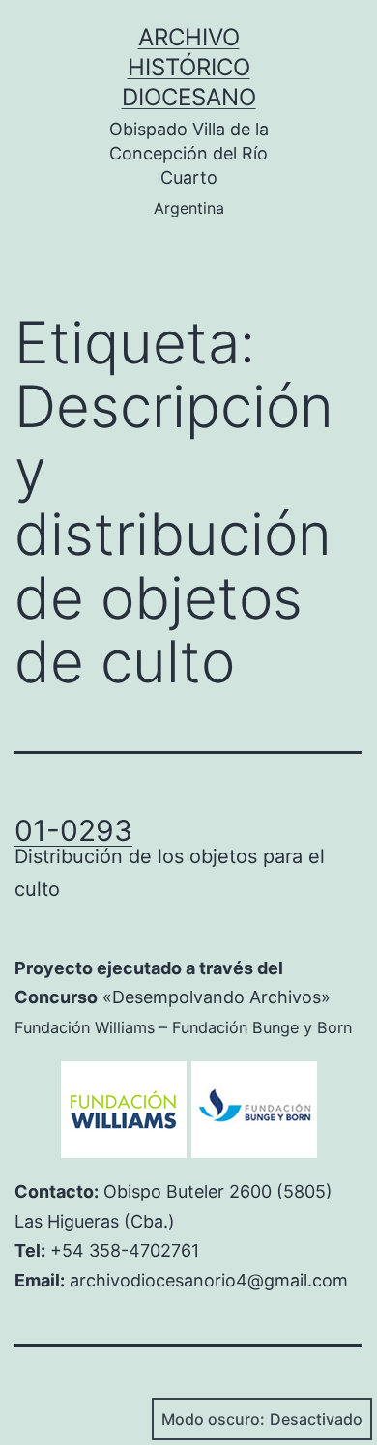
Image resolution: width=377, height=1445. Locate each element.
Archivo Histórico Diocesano (189, 67)
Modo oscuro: (213, 1419)
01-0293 (73, 830)
